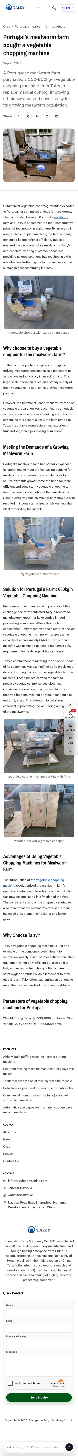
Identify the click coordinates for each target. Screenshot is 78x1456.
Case (6, 27)
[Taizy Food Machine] (15, 7)
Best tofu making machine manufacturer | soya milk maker (39, 1071)
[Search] (54, 8)
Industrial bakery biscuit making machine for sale (37, 1081)
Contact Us (11, 1161)
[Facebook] (18, 116)
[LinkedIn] (37, 116)
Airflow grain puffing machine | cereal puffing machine (34, 1059)
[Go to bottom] (70, 751)
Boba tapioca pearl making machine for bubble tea (38, 1088)
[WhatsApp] (47, 116)
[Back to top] (70, 705)
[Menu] (39, 8)
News (7, 1139)
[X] (28, 116)
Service (8, 1154)
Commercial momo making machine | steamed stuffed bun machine (35, 1097)
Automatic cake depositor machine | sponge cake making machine (37, 1109)
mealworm (61, 217)
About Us (9, 1132)
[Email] (57, 116)
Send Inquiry (39, 1397)
